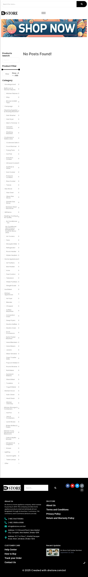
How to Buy (10, 553)
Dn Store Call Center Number (71, 550)
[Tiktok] (82, 486)
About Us (51, 505)
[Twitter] (77, 486)
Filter (7, 74)
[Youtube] (72, 486)
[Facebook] (68, 486)
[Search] (82, 4)
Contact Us (10, 562)
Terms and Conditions (57, 509)
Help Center (11, 549)
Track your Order (13, 558)
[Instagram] (82, 490)
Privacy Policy (53, 513)
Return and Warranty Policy (60, 518)
